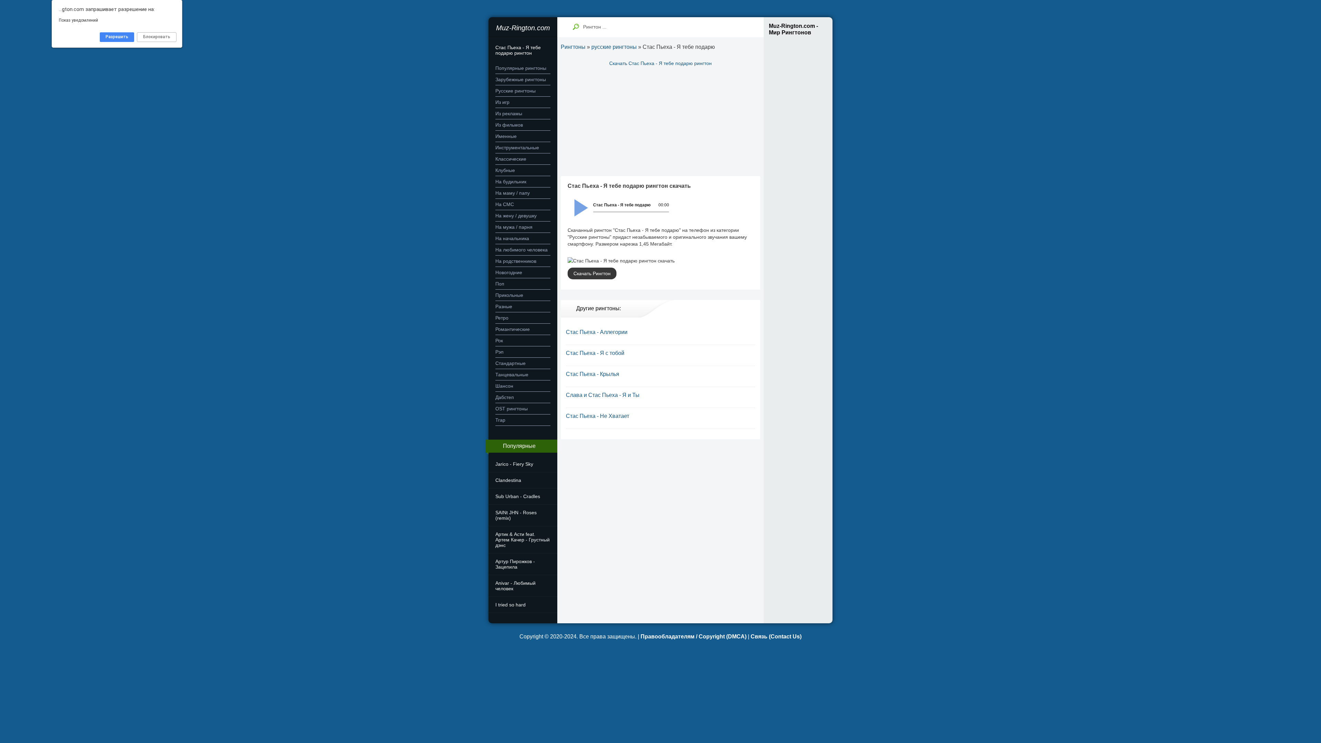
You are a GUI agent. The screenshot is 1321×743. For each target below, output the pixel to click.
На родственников (515, 261)
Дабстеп (504, 397)
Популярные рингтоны (520, 68)
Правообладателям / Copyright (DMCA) (694, 636)
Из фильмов (509, 125)
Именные (506, 136)
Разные (503, 306)
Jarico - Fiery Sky (514, 464)
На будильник (510, 181)
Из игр (502, 102)
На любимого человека (521, 249)
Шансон (504, 386)
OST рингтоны (511, 408)
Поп (499, 284)
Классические (510, 159)
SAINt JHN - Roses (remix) (516, 515)
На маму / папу (512, 193)
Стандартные (510, 363)
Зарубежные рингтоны (520, 79)
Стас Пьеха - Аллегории (596, 332)
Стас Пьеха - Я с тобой (595, 353)
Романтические (512, 329)
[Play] (577, 203)
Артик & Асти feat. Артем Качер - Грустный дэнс (522, 539)
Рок (499, 340)
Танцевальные (511, 374)
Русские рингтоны (515, 91)
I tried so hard (510, 604)
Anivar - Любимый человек (515, 585)
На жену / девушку (516, 215)
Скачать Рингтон (592, 273)
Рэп (499, 352)
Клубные (505, 170)
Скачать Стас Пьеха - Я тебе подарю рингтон (660, 63)
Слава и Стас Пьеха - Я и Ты (603, 395)
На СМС (504, 204)
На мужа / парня (514, 227)
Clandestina (508, 480)
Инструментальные (517, 147)
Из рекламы (508, 113)
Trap (500, 420)
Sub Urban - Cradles (517, 496)
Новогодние (508, 272)
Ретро (501, 318)
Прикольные (509, 295)
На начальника (512, 238)
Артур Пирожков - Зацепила (515, 564)
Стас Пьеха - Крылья (592, 374)
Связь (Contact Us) (776, 636)
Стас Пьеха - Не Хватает (597, 416)
